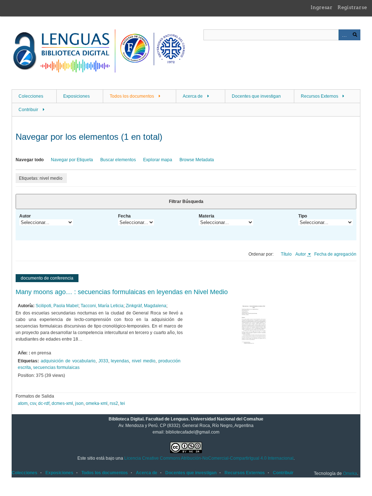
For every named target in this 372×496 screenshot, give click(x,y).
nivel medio (143, 360)
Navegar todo (30, 159)
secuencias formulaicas (56, 367)
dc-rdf (43, 403)
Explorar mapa (157, 159)
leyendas (120, 360)
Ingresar (321, 7)
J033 (103, 360)
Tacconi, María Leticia (102, 305)
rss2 (114, 403)
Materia (206, 216)
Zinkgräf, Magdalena (146, 305)
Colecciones (31, 96)
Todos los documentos (132, 96)
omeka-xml (97, 403)
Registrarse (352, 7)
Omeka (350, 473)
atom (23, 403)
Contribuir (28, 109)
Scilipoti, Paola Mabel (57, 305)
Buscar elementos (118, 159)
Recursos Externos (319, 96)
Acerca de (193, 96)
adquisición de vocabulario (68, 360)
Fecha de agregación (335, 254)
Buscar (354, 34)
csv (33, 403)
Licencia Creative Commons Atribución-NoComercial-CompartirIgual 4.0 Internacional (209, 458)
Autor (25, 216)
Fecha (124, 216)
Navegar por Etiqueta (72, 159)
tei (122, 403)
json (79, 403)
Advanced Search (344, 34)
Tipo (302, 216)
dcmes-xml (62, 403)
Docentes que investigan (256, 96)
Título (286, 254)
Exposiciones (76, 96)
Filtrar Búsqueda (186, 201)
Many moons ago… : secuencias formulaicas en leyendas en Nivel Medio (122, 292)
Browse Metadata (196, 159)
